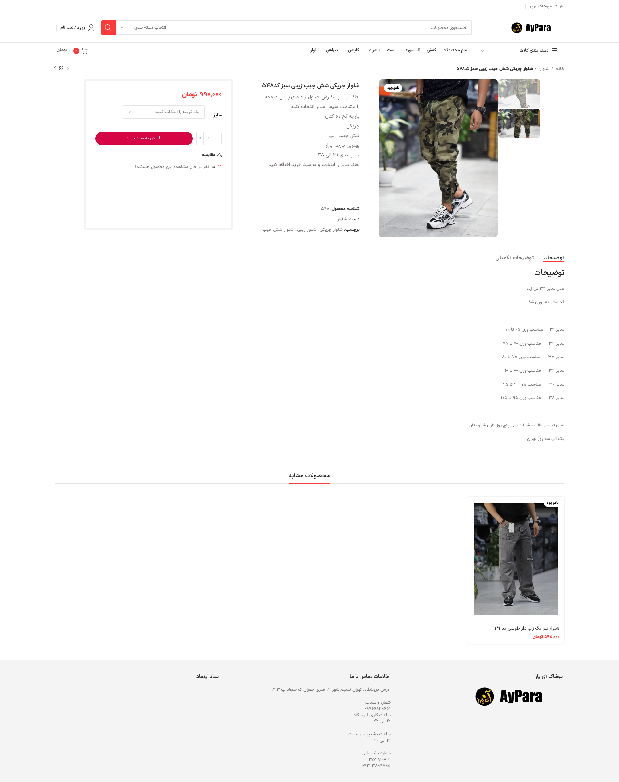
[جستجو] (108, 27)
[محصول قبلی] (67, 68)
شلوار (543, 69)
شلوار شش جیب (277, 230)
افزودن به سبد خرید (144, 138)
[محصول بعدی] (55, 68)
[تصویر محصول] (515, 558)
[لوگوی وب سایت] (534, 28)
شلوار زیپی (306, 230)
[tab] (553, 258)
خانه (559, 69)
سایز (217, 115)
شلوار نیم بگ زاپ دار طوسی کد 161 (527, 628)
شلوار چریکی (331, 230)
